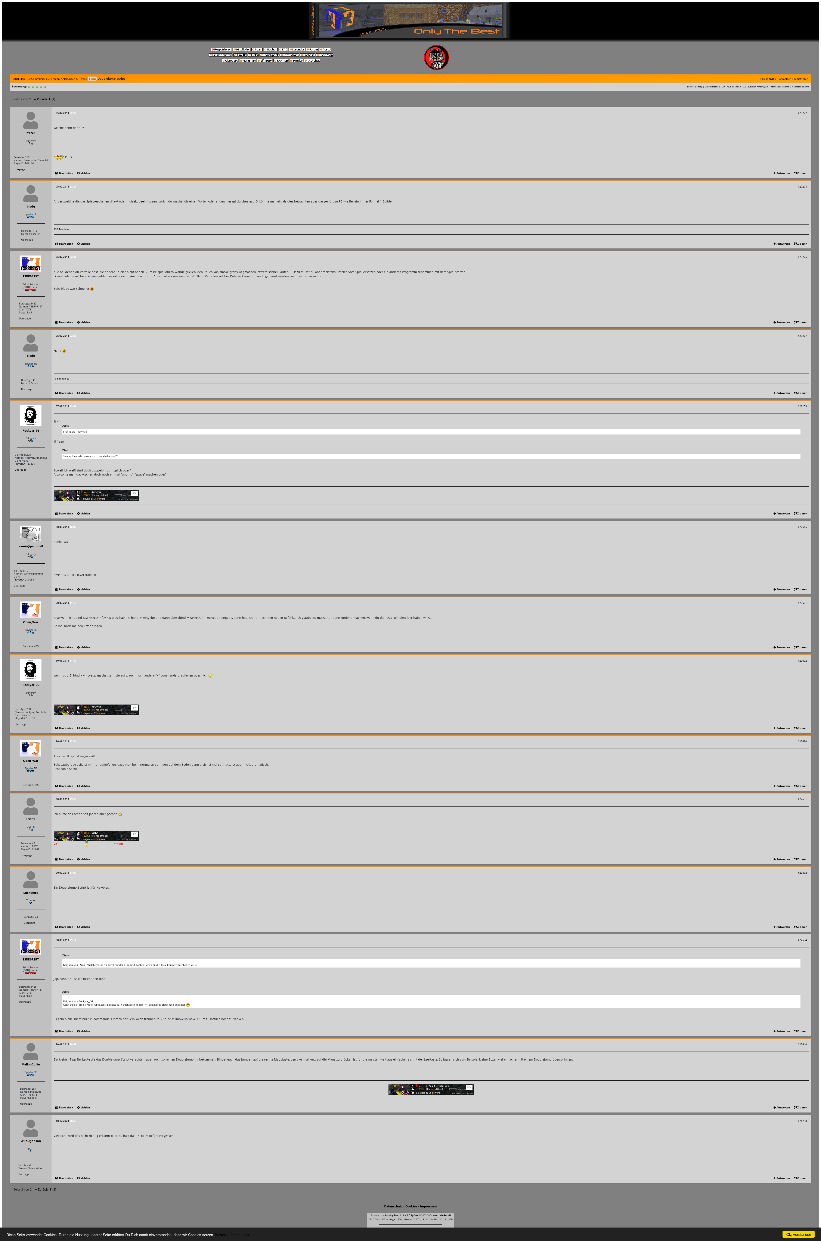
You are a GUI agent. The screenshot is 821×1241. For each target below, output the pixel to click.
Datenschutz (393, 1206)
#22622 (802, 660)
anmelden (785, 79)
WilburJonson (31, 1141)
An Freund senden (731, 86)
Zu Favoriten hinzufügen (755, 86)
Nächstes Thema (800, 86)
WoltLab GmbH (442, 1215)
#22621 (802, 603)
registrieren (801, 79)
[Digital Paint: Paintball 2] (96, 495)
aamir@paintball (31, 546)
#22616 (802, 527)
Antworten (783, 173)
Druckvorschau (712, 86)
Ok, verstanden (798, 1234)
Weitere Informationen (232, 1234)
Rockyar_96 (30, 430)
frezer (31, 133)
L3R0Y (30, 819)
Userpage (19, 169)
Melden (85, 173)
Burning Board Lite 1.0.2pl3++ (401, 1215)
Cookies (411, 1206)
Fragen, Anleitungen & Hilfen (68, 79)
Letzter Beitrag (694, 86)
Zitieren (802, 173)
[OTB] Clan (18, 79)
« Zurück (40, 99)
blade (31, 206)
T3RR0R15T (31, 276)
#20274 (802, 186)
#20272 (802, 113)
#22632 (802, 873)
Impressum (428, 1206)
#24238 (802, 1121)
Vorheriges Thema (780, 86)
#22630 (802, 741)
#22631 (802, 799)
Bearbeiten (65, 173)
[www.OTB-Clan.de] (410, 20)
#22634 (802, 940)
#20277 (802, 336)
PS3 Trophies (61, 229)
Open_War (30, 622)
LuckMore (30, 893)
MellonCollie (31, 1064)
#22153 (802, 406)
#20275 (802, 257)
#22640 (802, 1044)
